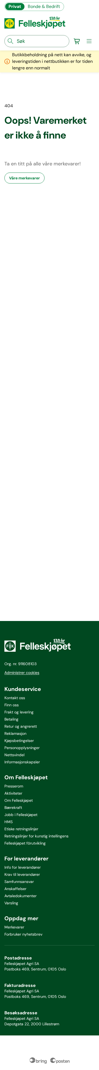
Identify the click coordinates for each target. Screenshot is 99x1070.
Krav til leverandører (22, 874)
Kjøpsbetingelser (19, 740)
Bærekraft (13, 807)
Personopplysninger (22, 747)
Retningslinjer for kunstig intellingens (36, 836)
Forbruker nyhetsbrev (23, 934)
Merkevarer (14, 927)
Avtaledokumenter (20, 895)
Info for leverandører (22, 867)
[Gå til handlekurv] (77, 41)
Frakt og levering (19, 712)
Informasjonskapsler (22, 762)
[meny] (89, 41)
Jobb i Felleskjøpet (20, 814)
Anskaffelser (15, 888)
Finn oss (11, 704)
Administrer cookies (21, 672)
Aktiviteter (13, 793)
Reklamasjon (15, 733)
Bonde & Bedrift (44, 6)
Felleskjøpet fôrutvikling (25, 843)
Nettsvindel (14, 754)
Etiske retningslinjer (21, 828)
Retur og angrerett (20, 726)
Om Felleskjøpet (18, 800)
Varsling (11, 902)
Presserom (13, 786)
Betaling (11, 719)
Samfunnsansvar (19, 881)
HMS (8, 821)
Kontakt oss (14, 697)
